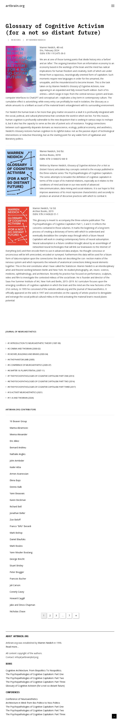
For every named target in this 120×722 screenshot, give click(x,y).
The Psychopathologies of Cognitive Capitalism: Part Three (35, 681)
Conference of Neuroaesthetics (22, 698)
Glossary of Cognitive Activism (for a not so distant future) (35, 685)
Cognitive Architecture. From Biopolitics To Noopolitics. (34, 670)
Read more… (12, 646)
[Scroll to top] (114, 716)
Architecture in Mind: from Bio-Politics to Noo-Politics (33, 702)
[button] (113, 6)
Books (17, 40)
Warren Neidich (37, 40)
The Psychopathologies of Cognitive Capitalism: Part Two (35, 678)
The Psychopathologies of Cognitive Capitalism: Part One (35, 674)
